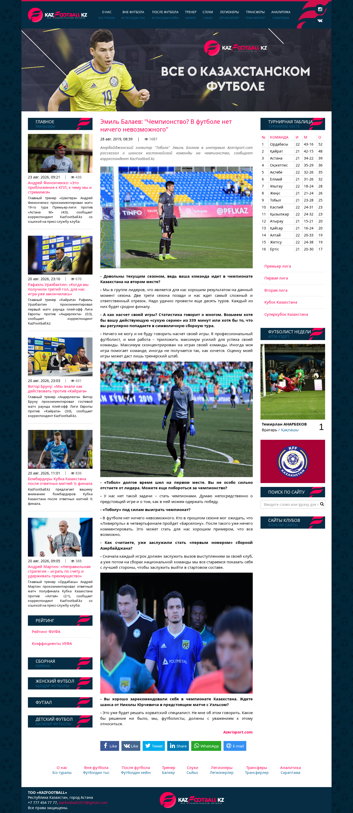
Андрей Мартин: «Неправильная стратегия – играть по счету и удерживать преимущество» (59, 571)
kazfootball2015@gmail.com (83, 802)
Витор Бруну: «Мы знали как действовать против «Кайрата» (57, 388)
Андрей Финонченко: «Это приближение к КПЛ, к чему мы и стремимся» (60, 187)
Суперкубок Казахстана (286, 314)
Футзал (44, 702)
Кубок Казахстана (280, 302)
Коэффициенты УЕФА (52, 643)
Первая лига (276, 277)
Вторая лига (275, 290)
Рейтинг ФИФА (46, 631)
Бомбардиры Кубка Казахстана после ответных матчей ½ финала (60, 481)
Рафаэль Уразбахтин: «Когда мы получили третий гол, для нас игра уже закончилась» (58, 289)
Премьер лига (277, 266)
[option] (176, 69)
